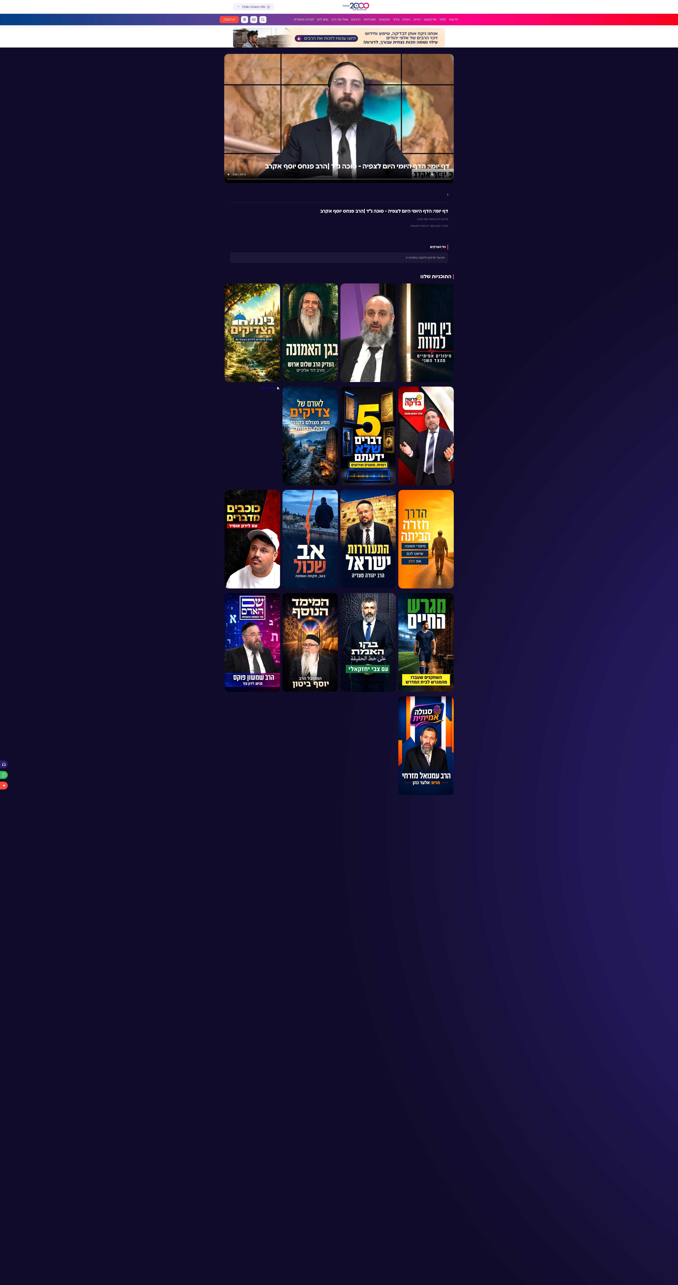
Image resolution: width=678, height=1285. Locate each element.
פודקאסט (430, 19)
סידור (396, 19)
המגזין (406, 19)
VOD (442, 19)
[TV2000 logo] (362, 7)
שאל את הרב (339, 19)
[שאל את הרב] (4, 775)
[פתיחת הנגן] (4, 764)
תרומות (229, 19)
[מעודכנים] (4, 785)
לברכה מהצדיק (304, 19)
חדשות (453, 19)
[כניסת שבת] (244, 19)
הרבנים (356, 19)
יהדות (417, 19)
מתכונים (384, 19)
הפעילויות (369, 19)
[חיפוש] (262, 19)
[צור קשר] (253, 19)
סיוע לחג (322, 19)
